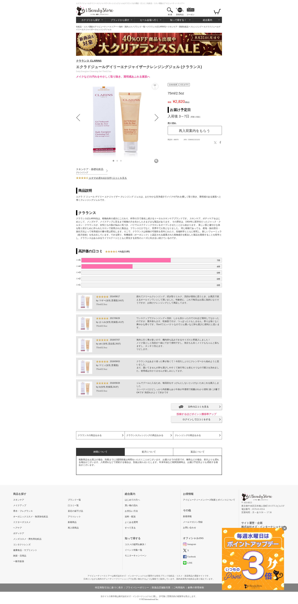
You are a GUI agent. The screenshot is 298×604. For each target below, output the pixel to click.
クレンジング (196, 27)
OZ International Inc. (150, 599)
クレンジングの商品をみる (188, 435)
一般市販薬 (18, 561)
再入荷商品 (73, 528)
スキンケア (18, 500)
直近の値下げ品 (75, 511)
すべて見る (130, 528)
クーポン (190, 15)
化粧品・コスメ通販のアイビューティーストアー (96, 27)
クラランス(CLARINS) (156, 27)
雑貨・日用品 (19, 556)
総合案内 (207, 20)
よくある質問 (131, 522)
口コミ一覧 (73, 505)
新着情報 (187, 516)
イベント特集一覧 (133, 550)
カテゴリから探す (90, 20)
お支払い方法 (131, 511)
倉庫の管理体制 (196, 587)
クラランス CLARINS (89, 60)
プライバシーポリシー (137, 587)
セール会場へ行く (149, 20)
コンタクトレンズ (22, 544)
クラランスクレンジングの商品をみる (144, 435)
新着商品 (180, 15)
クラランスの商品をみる (90, 435)
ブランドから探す (120, 20)
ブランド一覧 (74, 500)
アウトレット (74, 516)
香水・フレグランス (23, 511)
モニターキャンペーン (136, 555)
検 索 (170, 15)
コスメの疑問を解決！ (136, 544)
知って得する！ (178, 20)
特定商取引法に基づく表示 (109, 587)
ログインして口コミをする (196, 419)
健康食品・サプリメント (25, 550)
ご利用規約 (179, 587)
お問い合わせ (189, 527)
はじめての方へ (132, 500)
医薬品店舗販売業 (161, 587)
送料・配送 (130, 516)
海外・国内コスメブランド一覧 (132, 27)
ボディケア (18, 533)
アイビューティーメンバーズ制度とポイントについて (209, 500)
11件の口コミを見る (198, 406)
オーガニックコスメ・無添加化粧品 (30, 516)
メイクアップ (19, 505)
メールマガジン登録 (193, 522)
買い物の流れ (131, 505)
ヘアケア (17, 528)
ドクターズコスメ (22, 522)
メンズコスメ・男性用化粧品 (27, 539)
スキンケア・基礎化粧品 (178, 27)
